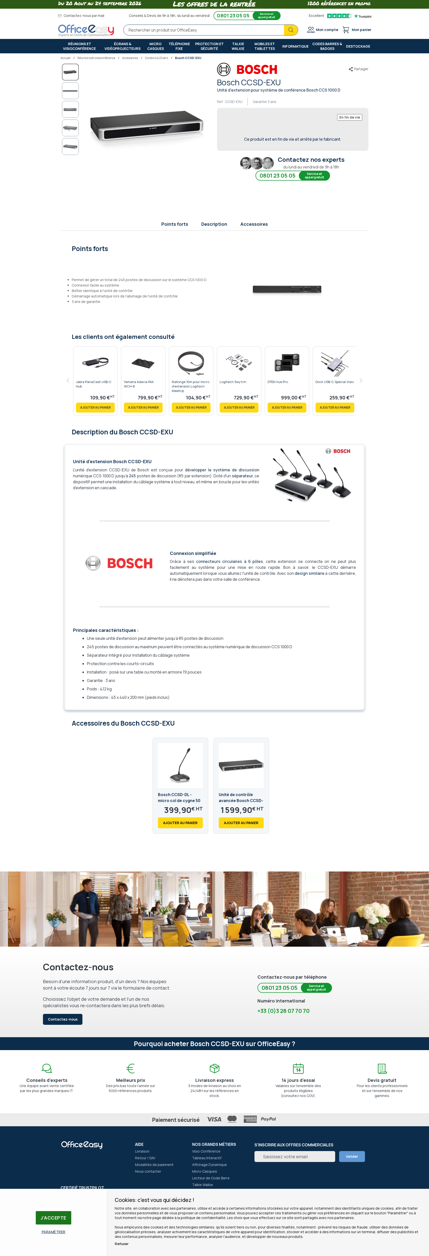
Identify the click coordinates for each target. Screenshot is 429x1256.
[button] (70, 90)
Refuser (122, 1243)
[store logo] (86, 31)
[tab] (214, 248)
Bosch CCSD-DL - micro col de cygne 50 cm (179, 800)
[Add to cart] (95, 408)
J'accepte (53, 1218)
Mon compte (327, 29)
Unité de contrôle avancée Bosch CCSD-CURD (241, 800)
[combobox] (210, 30)
